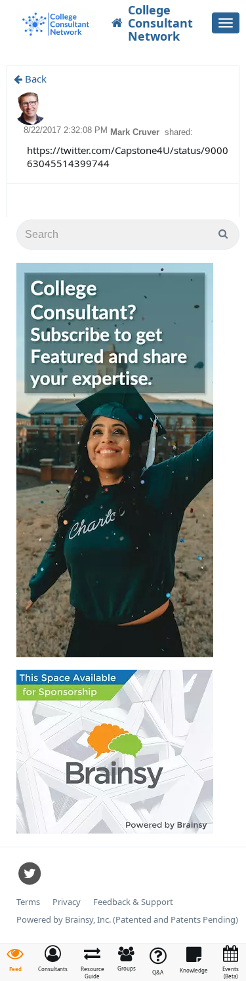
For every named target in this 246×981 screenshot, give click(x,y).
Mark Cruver (136, 132)
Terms (28, 902)
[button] (52, 959)
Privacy (66, 902)
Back (34, 78)
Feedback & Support (133, 902)
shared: (179, 132)
